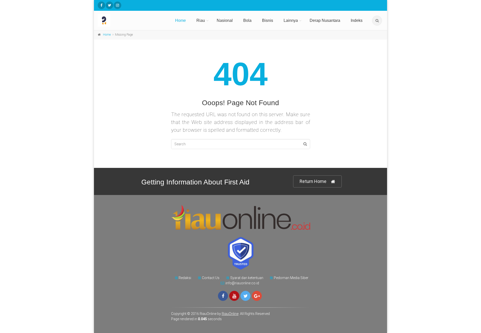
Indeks (357, 20)
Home (180, 20)
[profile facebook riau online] (101, 5)
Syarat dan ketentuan (246, 278)
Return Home (313, 181)
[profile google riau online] (257, 296)
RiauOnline (230, 314)
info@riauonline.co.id (242, 283)
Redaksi (185, 278)
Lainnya (291, 20)
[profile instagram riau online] (117, 5)
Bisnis (267, 20)
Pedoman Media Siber (291, 278)
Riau (200, 20)
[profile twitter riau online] (109, 5)
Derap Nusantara (325, 20)
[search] (377, 21)
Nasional (225, 20)
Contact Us (210, 278)
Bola (247, 20)
